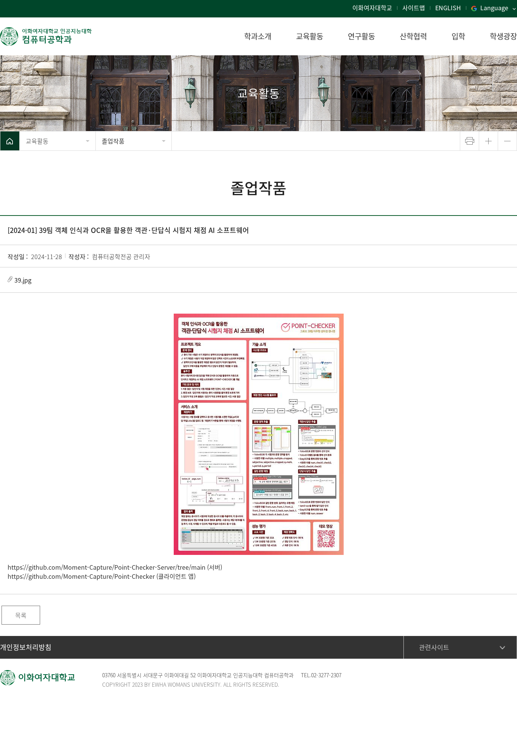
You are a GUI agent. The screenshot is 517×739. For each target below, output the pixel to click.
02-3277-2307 (326, 675)
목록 (20, 615)
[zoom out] (507, 140)
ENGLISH (448, 8)
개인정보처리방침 (25, 647)
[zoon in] (488, 140)
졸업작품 (113, 140)
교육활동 (37, 140)
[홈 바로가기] (10, 140)
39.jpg (22, 279)
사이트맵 (413, 8)
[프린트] (469, 140)
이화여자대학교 (372, 8)
